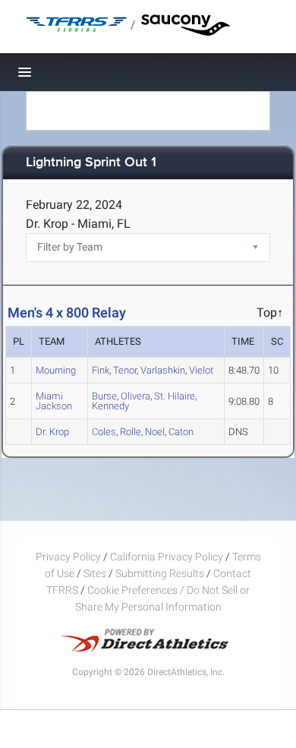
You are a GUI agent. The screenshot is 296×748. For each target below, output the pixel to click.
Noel (155, 431)
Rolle (130, 431)
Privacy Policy (68, 557)
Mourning (56, 370)
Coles (104, 431)
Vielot (201, 370)
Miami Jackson (54, 401)
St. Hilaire (174, 396)
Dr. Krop (52, 431)
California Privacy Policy (166, 557)
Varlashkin (162, 370)
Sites (94, 573)
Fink (100, 370)
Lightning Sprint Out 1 (91, 163)
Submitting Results (159, 573)
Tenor (125, 370)
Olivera (135, 396)
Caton (181, 431)
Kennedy (110, 406)
